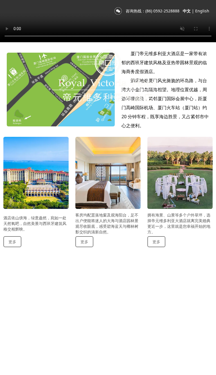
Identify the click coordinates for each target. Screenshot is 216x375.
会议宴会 (81, 130)
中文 (187, 11)
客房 (29, 130)
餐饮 (52, 130)
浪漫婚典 (115, 130)
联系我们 (182, 130)
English (202, 11)
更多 (12, 241)
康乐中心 (148, 130)
